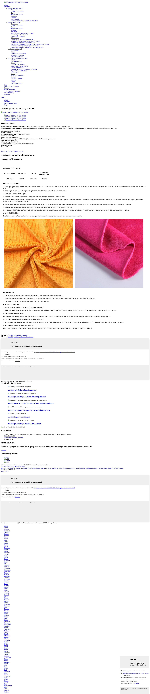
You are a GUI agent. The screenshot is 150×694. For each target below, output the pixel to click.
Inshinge (13, 80)
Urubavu (13, 17)
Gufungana (14, 16)
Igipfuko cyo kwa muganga (18, 53)
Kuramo (6, 88)
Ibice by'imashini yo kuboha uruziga (18, 58)
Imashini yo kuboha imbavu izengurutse (22, 390)
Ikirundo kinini (15, 38)
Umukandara (14, 72)
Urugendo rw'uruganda (14, 91)
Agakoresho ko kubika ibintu (19, 70)
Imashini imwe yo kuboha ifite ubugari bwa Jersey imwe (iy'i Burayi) (30, 44)
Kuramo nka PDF (18, 151)
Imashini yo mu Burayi (14, 22)
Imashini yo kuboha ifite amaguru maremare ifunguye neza (27, 47)
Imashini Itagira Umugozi (15, 49)
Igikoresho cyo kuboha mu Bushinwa (11, 468)
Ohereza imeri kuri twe (7, 151)
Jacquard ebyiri (15, 19)
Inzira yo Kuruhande (16, 83)
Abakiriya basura (9, 92)
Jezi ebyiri (14, 31)
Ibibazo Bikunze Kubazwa (11, 86)
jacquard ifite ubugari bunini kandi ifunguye (23, 42)
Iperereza (3, 450)
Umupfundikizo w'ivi (17, 56)
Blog (5, 85)
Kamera (13, 63)
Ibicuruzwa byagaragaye (7, 466)
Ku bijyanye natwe (9, 89)
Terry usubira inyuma (17, 14)
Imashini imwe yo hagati (18, 36)
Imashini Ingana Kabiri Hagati (19, 35)
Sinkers (13, 81)
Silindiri (13, 60)
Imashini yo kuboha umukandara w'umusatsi (91, 468)
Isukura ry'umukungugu (17, 67)
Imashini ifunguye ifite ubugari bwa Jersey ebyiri (24, 20)
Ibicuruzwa (7, 6)
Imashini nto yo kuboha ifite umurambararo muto (65, 468)
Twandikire (7, 94)
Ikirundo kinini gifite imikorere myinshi (22, 39)
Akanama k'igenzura (16, 78)
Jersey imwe (14, 10)
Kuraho (13, 74)
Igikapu (13, 52)
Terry (12, 13)
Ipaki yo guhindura (16, 61)
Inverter (13, 77)
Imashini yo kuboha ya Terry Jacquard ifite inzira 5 (25, 45)
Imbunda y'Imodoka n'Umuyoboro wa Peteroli (24, 69)
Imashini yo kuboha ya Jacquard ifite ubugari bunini (27, 397)
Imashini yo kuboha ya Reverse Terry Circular (20, 337)
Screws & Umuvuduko (17, 75)
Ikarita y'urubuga (20, 466)
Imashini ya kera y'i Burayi (15, 8)
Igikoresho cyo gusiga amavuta (19, 66)
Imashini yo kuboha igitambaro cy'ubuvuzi (33, 468)
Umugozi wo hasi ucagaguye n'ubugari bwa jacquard (25, 41)
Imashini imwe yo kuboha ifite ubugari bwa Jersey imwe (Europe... (31, 403)
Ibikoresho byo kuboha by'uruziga (113, 468)
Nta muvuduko (15, 50)
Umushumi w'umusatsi (17, 55)
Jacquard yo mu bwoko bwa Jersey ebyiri (22, 33)
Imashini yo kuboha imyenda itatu (18, 335)
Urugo (6, 5)
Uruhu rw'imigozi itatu (17, 11)
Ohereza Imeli (4, 471)
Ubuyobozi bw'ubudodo (17, 64)
